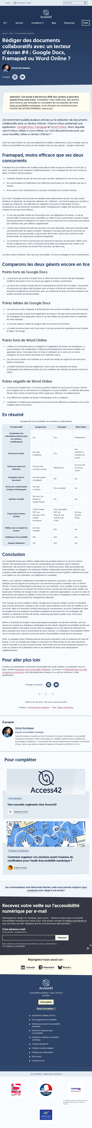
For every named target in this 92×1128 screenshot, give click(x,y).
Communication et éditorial (24, 33)
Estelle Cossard (20, 868)
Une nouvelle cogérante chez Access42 (32, 804)
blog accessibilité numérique (25, 105)
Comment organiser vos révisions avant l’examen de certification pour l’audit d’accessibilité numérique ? (40, 858)
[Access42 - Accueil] (46, 14)
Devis (85, 22)
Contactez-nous (38, 1061)
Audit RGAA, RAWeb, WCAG (43, 1015)
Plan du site (36, 1056)
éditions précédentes (75, 921)
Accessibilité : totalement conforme (46, 1074)
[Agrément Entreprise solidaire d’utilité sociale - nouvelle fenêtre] (46, 1090)
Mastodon (49, 967)
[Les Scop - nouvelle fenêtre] (16, 1090)
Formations (36, 23)
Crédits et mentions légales (43, 1048)
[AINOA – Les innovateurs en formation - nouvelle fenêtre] (46, 1115)
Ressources (69, 23)
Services (19, 23)
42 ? (5, 23)
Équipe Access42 (21, 812)
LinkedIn (30, 967)
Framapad (41, 127)
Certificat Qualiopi (39, 1044)
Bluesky (67, 967)
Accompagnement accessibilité (44, 1020)
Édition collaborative (65, 707)
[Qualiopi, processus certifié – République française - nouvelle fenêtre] (76, 1090)
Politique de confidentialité (42, 1052)
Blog (54, 23)
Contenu (7, 3)
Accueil (4, 33)
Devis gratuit (46, 1002)
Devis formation (45, 1008)
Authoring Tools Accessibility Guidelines (33, 669)
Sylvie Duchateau (20, 68)
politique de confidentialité (15, 946)
